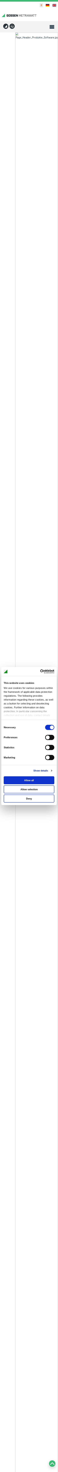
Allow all (29, 780)
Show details (40, 770)
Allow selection (29, 789)
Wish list (39, 5)
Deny (29, 798)
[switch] (49, 737)
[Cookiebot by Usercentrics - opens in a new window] (41, 671)
